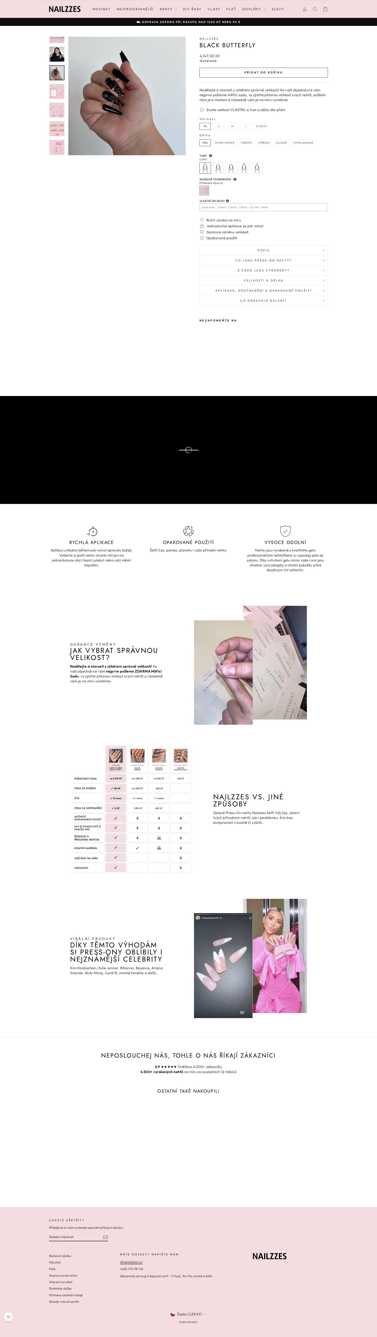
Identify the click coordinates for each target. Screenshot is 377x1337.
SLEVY (278, 9)
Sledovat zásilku (60, 1256)
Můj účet (55, 1262)
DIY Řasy (192, 9)
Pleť (231, 9)
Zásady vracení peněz (64, 1301)
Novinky (102, 9)
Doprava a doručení (63, 1275)
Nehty (167, 9)
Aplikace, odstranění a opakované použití (263, 290)
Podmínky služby (60, 1288)
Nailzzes (209, 38)
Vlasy (214, 9)
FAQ (52, 1269)
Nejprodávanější (135, 9)
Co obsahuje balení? (263, 300)
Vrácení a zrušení (60, 1282)
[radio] (205, 126)
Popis (264, 250)
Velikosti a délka (264, 280)
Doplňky (252, 9)
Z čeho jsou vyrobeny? (264, 270)
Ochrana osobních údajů (66, 1295)
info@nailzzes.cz (131, 1262)
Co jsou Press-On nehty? (263, 260)
